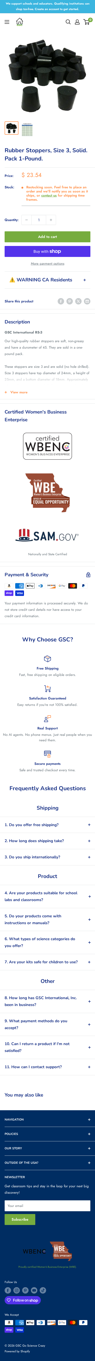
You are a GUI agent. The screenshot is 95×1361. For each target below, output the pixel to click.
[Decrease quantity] (26, 220)
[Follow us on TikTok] (43, 1290)
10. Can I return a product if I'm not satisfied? (37, 1047)
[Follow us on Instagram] (16, 1290)
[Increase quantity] (51, 220)
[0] (86, 22)
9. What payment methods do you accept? (36, 1024)
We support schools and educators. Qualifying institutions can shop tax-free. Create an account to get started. (47, 6)
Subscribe (20, 1219)
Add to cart (47, 236)
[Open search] (68, 21)
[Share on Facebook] (61, 301)
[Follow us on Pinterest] (25, 1290)
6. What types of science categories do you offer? (40, 942)
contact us (49, 195)
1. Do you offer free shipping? (32, 824)
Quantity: (12, 219)
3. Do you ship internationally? (32, 857)
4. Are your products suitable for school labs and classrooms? (41, 896)
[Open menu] (7, 22)
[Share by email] (87, 301)
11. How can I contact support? (33, 1067)
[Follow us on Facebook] (8, 1290)
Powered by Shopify (17, 1351)
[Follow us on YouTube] (34, 1290)
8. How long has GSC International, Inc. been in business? (41, 1001)
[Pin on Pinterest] (69, 301)
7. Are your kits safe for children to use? (41, 962)
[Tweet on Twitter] (78, 301)
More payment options (47, 263)
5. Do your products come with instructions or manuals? (33, 919)
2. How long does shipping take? (34, 840)
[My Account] (77, 21)
